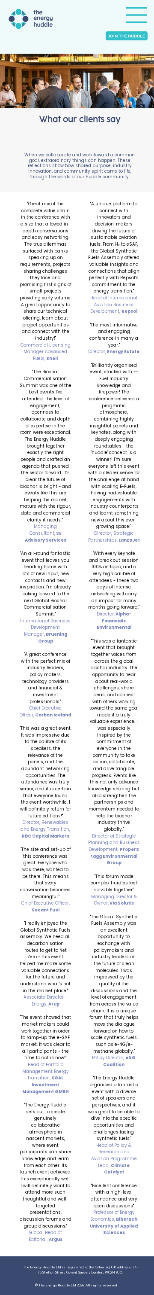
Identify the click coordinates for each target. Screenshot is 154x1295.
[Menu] (137, 15)
